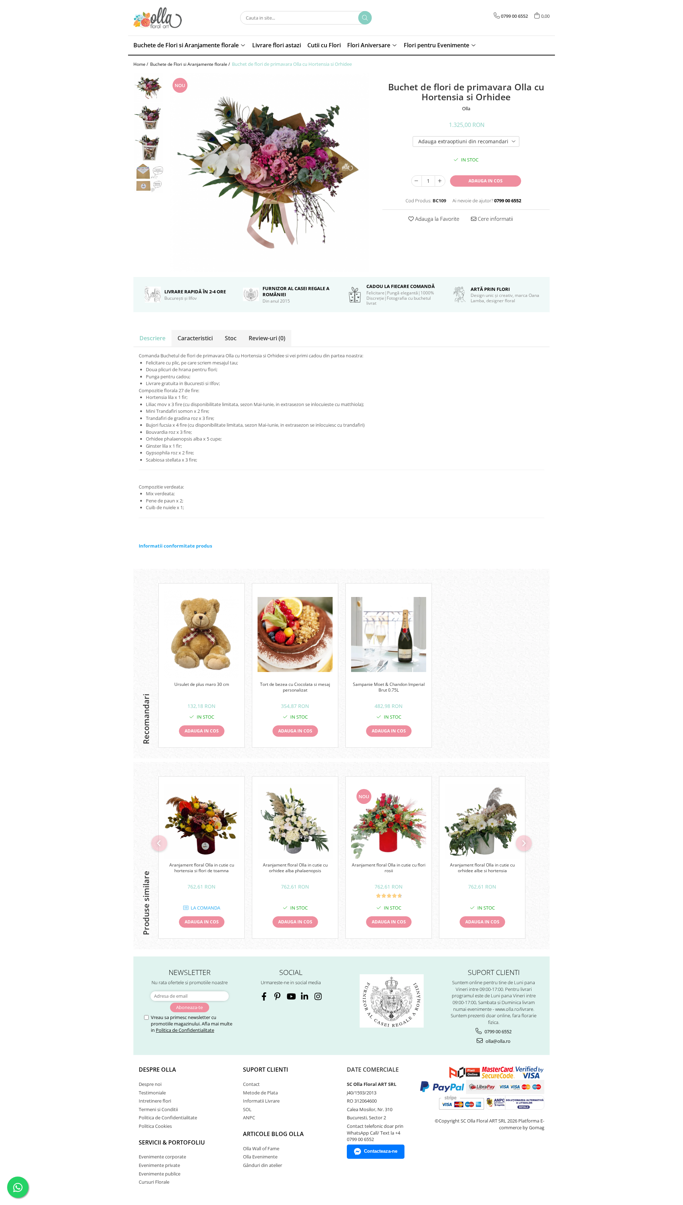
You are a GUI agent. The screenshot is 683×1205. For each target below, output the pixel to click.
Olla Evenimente (260, 1156)
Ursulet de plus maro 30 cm (201, 684)
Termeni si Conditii (158, 1109)
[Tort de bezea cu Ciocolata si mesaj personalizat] (295, 634)
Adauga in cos (485, 181)
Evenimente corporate (162, 1156)
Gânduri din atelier (262, 1165)
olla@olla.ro (497, 1041)
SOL (247, 1109)
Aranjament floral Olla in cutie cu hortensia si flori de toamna (201, 868)
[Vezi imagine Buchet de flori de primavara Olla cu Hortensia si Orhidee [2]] (148, 148)
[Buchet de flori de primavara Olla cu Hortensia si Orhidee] (269, 172)
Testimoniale (152, 1092)
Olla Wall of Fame (261, 1148)
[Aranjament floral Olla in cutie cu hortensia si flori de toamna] (201, 821)
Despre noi (150, 1084)
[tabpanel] (269, 172)
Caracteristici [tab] (195, 338)
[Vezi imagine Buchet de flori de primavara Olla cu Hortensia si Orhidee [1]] (148, 118)
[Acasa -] (169, 17)
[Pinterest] (277, 996)
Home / (141, 64)
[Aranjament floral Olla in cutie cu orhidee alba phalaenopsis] (295, 821)
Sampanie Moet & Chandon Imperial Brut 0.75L (389, 687)
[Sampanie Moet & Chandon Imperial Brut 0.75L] (388, 634)
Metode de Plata (260, 1092)
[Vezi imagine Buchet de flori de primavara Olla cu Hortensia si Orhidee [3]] (148, 178)
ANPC (249, 1117)
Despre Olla (157, 1069)
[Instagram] (318, 996)
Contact (251, 1084)
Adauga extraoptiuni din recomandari (463, 141)
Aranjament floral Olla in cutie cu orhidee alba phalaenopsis (295, 868)
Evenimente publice (159, 1174)
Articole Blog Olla (273, 1134)
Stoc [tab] (231, 338)
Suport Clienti (265, 1069)
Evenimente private (159, 1165)
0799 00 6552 (497, 1031)
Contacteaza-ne (380, 1151)
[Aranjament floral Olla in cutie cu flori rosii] (388, 821)
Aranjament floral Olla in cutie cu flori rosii (388, 868)
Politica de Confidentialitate (185, 1030)
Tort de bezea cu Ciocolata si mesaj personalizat (295, 687)
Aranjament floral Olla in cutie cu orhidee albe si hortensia (482, 868)
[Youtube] (291, 996)
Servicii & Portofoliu (172, 1142)
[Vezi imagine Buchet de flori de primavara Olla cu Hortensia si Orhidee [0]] (148, 87)
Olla (466, 108)
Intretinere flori (155, 1101)
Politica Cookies (155, 1126)
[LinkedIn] (304, 996)
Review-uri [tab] (267, 338)
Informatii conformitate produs (175, 546)
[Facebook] (264, 996)
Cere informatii (494, 218)
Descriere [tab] (152, 338)
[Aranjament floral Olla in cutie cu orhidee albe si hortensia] (482, 821)
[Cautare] (365, 18)
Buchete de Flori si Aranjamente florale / (190, 64)
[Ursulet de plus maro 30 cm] (201, 634)
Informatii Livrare (261, 1101)
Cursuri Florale (154, 1182)
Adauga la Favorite (436, 218)
